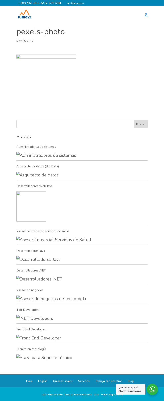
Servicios (84, 381)
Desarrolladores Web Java (34, 186)
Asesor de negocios (29, 290)
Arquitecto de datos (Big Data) (37, 166)
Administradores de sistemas (36, 147)
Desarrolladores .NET (31, 270)
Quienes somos (63, 381)
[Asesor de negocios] (51, 299)
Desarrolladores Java (30, 251)
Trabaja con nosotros (108, 381)
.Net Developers (27, 310)
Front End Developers (31, 329)
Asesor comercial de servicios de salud (42, 231)
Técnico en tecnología (31, 349)
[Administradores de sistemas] (46, 155)
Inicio (29, 381)
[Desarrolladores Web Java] (31, 207)
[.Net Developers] (34, 318)
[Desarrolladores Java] (38, 259)
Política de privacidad (112, 394)
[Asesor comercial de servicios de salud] (53, 240)
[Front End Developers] (38, 338)
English (42, 381)
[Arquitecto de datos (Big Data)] (37, 175)
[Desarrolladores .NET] (39, 279)
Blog (131, 381)
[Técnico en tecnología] (44, 357)
